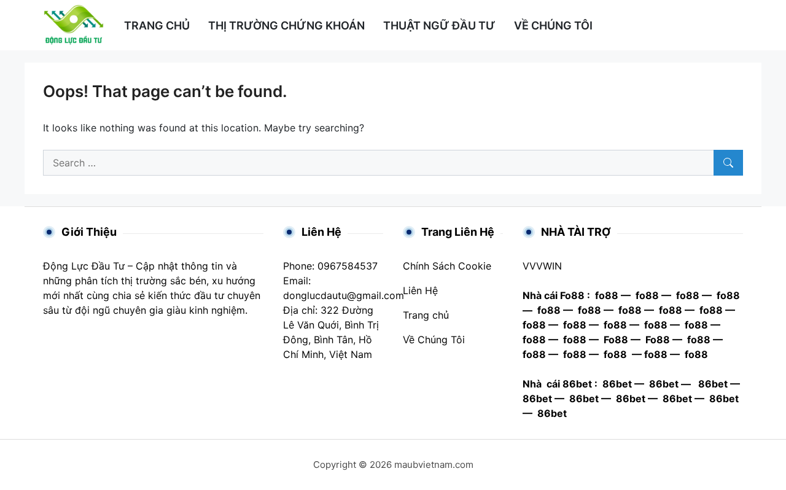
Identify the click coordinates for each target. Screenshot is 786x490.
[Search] (728, 163)
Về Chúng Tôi (434, 339)
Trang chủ (426, 315)
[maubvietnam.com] (73, 24)
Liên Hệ (420, 290)
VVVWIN (542, 266)
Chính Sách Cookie (447, 266)
